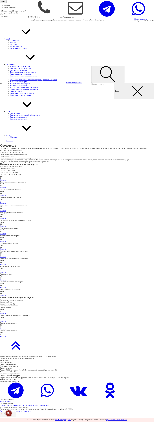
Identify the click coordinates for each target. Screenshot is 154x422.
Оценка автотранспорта (18, 119)
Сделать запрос (22, 405)
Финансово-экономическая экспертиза (24, 89)
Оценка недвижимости (18, 117)
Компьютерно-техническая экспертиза (24, 87)
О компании (14, 40)
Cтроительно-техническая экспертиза (23, 76)
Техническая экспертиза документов (23, 72)
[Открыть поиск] (107, 74)
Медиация (13, 137)
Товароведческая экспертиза (20, 66)
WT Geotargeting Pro (63, 420)
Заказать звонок (5, 401)
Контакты (30, 405)
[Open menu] (1, 83)
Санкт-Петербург (10, 7)
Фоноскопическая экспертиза (20, 95)
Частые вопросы (16, 46)
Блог (48, 405)
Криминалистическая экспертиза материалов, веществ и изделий (33, 80)
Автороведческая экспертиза (20, 74)
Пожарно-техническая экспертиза (22, 93)
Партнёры (13, 44)
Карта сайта (27, 411)
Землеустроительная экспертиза (21, 78)
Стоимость (13, 405)
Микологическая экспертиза (20, 84)
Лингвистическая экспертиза (20, 70)
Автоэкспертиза (16, 91)
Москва (7, 5)
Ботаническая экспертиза (19, 85)
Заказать (3, 180)
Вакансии (13, 42)
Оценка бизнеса (15, 113)
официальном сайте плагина (116, 420)
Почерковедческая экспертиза (20, 68)
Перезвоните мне (140, 19)
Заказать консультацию (74, 83)
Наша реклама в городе (18, 48)
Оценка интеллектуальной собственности (25, 115)
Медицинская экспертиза (19, 82)
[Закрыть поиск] (137, 91)
